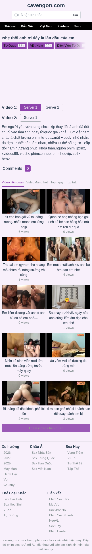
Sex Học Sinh (13, 504)
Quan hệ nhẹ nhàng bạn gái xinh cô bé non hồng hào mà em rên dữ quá (68, 222)
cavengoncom (46, 5)
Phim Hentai (57, 531)
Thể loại (10, 26)
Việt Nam (46, 26)
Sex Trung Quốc (43, 458)
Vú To (71, 458)
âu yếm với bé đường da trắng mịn (68, 363)
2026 (7, 452)
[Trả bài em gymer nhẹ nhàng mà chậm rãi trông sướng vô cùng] (24, 249)
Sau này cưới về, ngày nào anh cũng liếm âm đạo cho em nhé (68, 318)
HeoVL (54, 520)
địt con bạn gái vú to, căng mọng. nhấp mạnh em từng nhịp (24, 222)
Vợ (6, 479)
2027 (7, 458)
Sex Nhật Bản (41, 452)
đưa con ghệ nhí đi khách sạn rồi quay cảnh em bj (68, 411)
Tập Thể (73, 468)
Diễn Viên (27, 26)
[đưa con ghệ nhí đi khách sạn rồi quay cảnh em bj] (68, 393)
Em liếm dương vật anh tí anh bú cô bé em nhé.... (23, 315)
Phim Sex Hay (59, 499)
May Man (10, 468)
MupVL (54, 504)
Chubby (9, 485)
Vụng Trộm (75, 452)
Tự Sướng (11, 515)
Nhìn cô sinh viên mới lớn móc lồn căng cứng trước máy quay (23, 366)
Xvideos (63, 26)
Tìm (75, 15)
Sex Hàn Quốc (42, 463)
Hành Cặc (11, 474)
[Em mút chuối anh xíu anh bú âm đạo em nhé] (68, 249)
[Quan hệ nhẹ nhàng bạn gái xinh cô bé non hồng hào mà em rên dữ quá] (68, 201)
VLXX (7, 510)
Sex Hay (55, 526)
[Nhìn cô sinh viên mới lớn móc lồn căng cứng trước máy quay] (24, 345)
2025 (7, 463)
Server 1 (30, 107)
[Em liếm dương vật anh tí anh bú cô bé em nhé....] (24, 297)
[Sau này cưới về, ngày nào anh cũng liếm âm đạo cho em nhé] (68, 297)
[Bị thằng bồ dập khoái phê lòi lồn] (24, 393)
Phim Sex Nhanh (61, 515)
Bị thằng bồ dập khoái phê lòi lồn (23, 411)
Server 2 (52, 107)
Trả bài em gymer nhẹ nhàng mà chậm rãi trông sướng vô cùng (24, 270)
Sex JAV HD (57, 510)
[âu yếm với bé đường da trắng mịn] (68, 345)
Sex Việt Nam (41, 468)
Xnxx (77, 26)
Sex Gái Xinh (13, 499)
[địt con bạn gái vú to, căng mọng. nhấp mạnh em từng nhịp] (24, 201)
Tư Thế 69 (74, 463)
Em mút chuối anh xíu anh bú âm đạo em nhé (68, 267)
